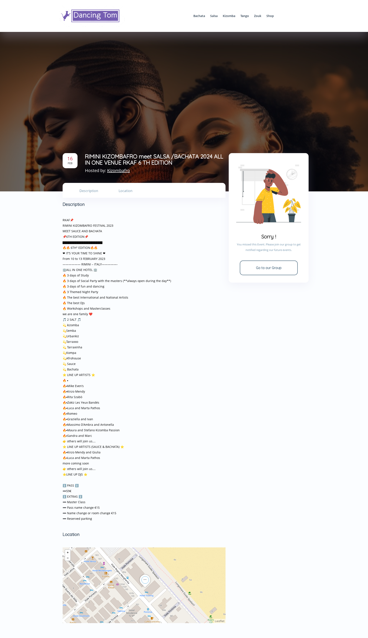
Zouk (257, 16)
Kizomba (229, 16)
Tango (244, 16)
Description (88, 190)
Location (125, 190)
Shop (270, 16)
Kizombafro (118, 170)
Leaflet (219, 621)
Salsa (214, 16)
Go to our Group (269, 268)
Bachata (199, 16)
